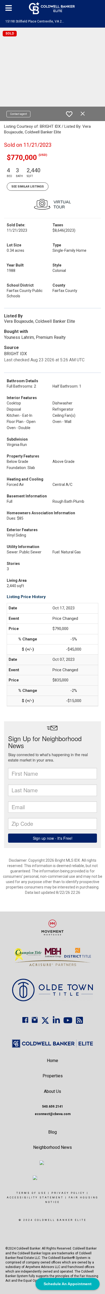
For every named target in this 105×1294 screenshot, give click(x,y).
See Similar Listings (27, 186)
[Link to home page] (52, 8)
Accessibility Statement (35, 1197)
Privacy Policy (68, 1193)
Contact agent (18, 113)
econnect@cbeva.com (53, 1114)
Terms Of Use (31, 1193)
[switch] (69, 114)
